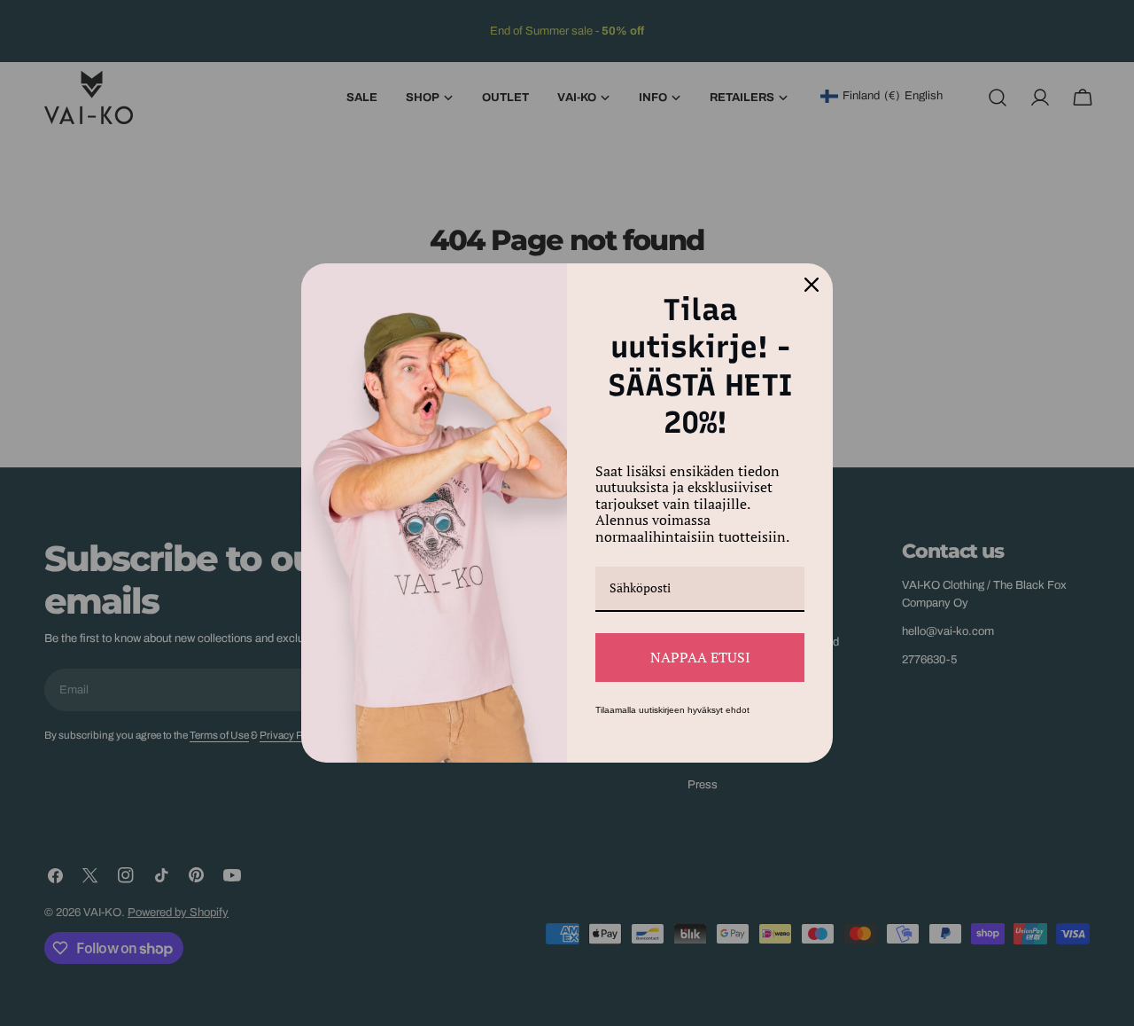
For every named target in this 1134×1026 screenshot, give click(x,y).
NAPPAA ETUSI (700, 657)
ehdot (738, 710)
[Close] (811, 284)
